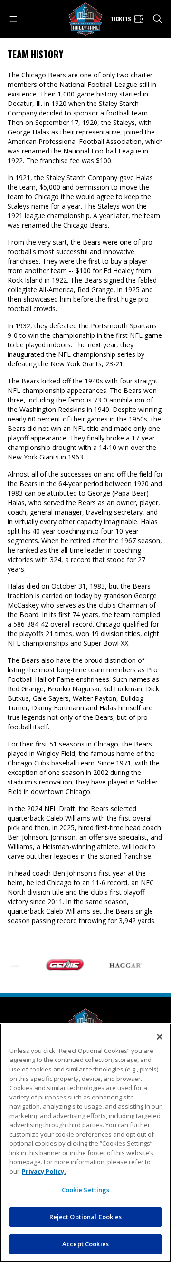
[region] (85, 1142)
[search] (157, 19)
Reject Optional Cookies (85, 1217)
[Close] (159, 1036)
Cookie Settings (86, 1190)
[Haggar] (120, 965)
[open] (13, 19)
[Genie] (59, 965)
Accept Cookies (85, 1244)
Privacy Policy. (44, 1171)
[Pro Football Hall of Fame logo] (85, 19)
